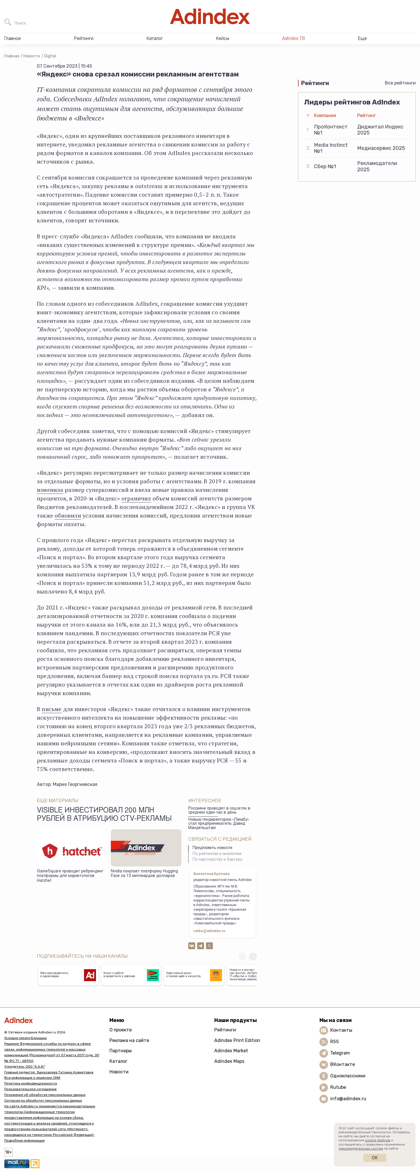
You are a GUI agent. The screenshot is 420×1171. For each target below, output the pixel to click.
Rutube (338, 1087)
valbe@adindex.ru (209, 931)
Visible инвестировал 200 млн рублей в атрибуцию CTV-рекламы (104, 815)
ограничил (136, 498)
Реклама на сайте (129, 1040)
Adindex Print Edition (237, 1040)
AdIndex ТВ (293, 38)
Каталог (118, 1061)
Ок (375, 1157)
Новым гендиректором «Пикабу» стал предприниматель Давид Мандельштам (218, 824)
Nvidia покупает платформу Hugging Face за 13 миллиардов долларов (144, 874)
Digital (50, 56)
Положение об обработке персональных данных (44, 1095)
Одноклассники (347, 1076)
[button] (253, 956)
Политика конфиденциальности (30, 1083)
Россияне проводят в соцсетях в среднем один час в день (219, 811)
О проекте (120, 1030)
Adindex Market (231, 1050)
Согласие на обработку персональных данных (43, 1100)
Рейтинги (225, 1030)
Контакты (341, 1030)
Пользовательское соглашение (30, 1089)
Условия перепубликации (25, 1038)
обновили (68, 515)
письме (51, 709)
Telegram (340, 1053)
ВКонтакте (342, 1064)
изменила (50, 490)
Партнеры (120, 1050)
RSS (334, 1041)
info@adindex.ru (348, 1098)
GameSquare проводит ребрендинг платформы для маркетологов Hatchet (70, 876)
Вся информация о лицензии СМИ (32, 1078)
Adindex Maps (229, 1061)
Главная (11, 56)
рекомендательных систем (361, 1148)
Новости (31, 56)
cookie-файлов (377, 1140)
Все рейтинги (400, 83)
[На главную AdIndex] (210, 16)
